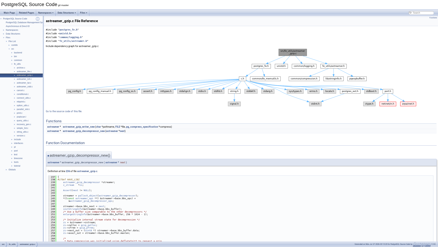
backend (18, 52)
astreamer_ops (84, 198)
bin (15, 56)
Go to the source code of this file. (64, 111)
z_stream (68, 185)
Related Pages (26, 12)
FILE (117, 126)
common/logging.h (70, 37)
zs (81, 185)
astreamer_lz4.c (24, 79)
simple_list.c (22, 128)
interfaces (18, 143)
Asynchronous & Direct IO (18, 26)
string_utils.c (22, 132)
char (98, 126)
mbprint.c (21, 102)
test (15, 154)
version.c (21, 135)
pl (15, 147)
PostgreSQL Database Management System (26, 22)
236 (68, 171)
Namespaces (44, 12)
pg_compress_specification (142, 126)
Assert (67, 190)
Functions (433, 18)
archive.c (21, 68)
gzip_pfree (86, 227)
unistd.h (65, 33)
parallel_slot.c (23, 109)
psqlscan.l (21, 117)
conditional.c (23, 94)
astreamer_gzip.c (25, 75)
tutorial (17, 166)
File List (12, 41)
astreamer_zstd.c (25, 86)
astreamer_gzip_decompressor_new (84, 131)
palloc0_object (87, 195)
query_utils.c (23, 120)
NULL (86, 190)
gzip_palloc (88, 225)
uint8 (88, 230)
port (16, 151)
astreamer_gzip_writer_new (79, 126)
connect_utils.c (24, 98)
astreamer (53, 126)
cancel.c (20, 90)
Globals (12, 169)
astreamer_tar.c (24, 83)
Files (82, 12)
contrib (14, 45)
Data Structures (66, 12)
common (18, 60)
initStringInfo (72, 209)
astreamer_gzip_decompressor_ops (91, 201)
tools (16, 162)
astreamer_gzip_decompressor (81, 182)
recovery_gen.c (24, 124)
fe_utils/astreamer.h (73, 41)
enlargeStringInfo (74, 214)
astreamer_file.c (24, 71)
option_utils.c (23, 105)
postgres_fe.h (68, 29)
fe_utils (17, 64)
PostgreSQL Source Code (15, 18)
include (17, 139)
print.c (19, 113)
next (122, 131)
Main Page (9, 12)
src (12, 49)
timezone (18, 158)
